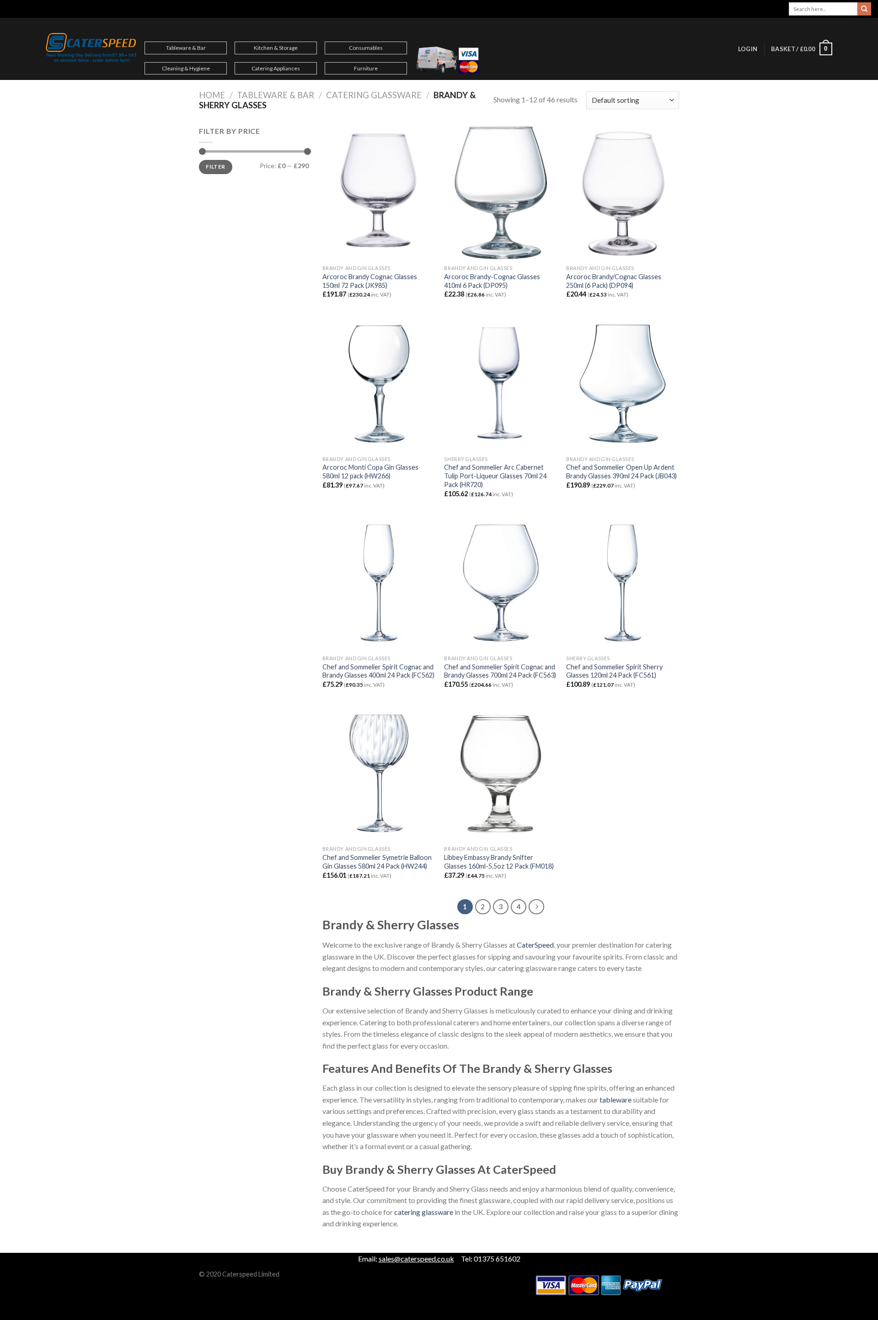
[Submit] (864, 9)
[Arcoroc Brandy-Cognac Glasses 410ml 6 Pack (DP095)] (500, 192)
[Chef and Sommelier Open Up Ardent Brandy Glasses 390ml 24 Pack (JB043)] (622, 383)
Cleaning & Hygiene (186, 68)
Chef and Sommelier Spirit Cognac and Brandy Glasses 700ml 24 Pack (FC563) (500, 671)
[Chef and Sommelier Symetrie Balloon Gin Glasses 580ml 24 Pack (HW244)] (378, 773)
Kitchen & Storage (276, 47)
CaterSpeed (535, 944)
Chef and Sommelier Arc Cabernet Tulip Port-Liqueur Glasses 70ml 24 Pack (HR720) (495, 475)
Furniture (366, 68)
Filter (215, 166)
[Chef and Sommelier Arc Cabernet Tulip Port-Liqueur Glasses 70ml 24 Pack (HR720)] (500, 383)
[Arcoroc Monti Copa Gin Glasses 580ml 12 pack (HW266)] (378, 383)
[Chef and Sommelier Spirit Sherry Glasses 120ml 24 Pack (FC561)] (622, 583)
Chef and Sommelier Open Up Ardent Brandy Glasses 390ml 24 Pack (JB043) (621, 471)
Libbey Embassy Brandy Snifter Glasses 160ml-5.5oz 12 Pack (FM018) (499, 861)
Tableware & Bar (186, 47)
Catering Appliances (276, 68)
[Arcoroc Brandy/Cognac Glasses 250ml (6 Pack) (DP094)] (622, 192)
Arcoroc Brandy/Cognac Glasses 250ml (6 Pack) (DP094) (613, 281)
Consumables (366, 47)
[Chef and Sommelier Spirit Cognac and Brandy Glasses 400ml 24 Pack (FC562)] (378, 583)
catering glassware (423, 1212)
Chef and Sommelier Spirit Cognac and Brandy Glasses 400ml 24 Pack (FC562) (378, 671)
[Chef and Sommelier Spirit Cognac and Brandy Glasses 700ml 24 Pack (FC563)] (500, 583)
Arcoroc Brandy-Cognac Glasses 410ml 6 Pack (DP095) (492, 281)
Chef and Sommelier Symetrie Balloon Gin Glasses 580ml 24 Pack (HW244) (377, 861)
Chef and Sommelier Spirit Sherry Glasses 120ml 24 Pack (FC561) (614, 671)
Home (212, 95)
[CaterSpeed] (91, 49)
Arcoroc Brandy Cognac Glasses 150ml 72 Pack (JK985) (369, 281)
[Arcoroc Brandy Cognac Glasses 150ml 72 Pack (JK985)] (378, 192)
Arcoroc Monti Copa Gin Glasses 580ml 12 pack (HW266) (370, 471)
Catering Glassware (374, 95)
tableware (615, 1099)
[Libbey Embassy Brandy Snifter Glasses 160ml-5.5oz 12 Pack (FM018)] (500, 773)
